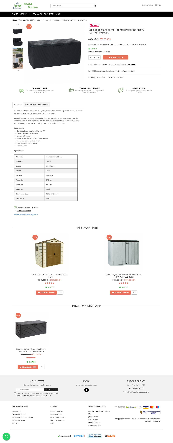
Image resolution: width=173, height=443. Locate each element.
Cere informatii (117, 77)
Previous (18, 24)
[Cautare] (95, 6)
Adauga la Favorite (97, 77)
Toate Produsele (20, 14)
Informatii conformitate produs (26, 215)
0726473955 (137, 388)
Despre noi (16, 411)
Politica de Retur (56, 414)
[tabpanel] (54, 53)
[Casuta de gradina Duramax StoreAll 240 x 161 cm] (50, 253)
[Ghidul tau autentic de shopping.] (79, 436)
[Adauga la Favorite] (60, 293)
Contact (15, 423)
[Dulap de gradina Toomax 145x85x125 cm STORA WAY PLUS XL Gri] (124, 253)
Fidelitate (48, 14)
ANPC (52, 423)
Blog (57, 14)
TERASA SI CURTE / (27, 20)
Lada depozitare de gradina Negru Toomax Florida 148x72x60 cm (31, 350)
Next (18, 70)
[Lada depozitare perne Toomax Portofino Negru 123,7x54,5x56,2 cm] (54, 53)
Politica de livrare (18, 420)
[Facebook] (86, 390)
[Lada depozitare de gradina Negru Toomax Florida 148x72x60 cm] (31, 329)
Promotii (37, 14)
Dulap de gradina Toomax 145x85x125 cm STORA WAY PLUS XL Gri (123, 275)
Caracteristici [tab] (30, 104)
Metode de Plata (56, 411)
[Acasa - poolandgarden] (25, 6)
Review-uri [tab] (43, 104)
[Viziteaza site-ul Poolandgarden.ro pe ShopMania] (95, 436)
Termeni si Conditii (19, 414)
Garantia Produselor (58, 417)
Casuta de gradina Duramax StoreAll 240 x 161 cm (49, 275)
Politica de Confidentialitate (40, 395)
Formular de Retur (57, 420)
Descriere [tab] (18, 105)
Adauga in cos (116, 57)
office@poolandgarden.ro (137, 392)
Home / (15, 20)
